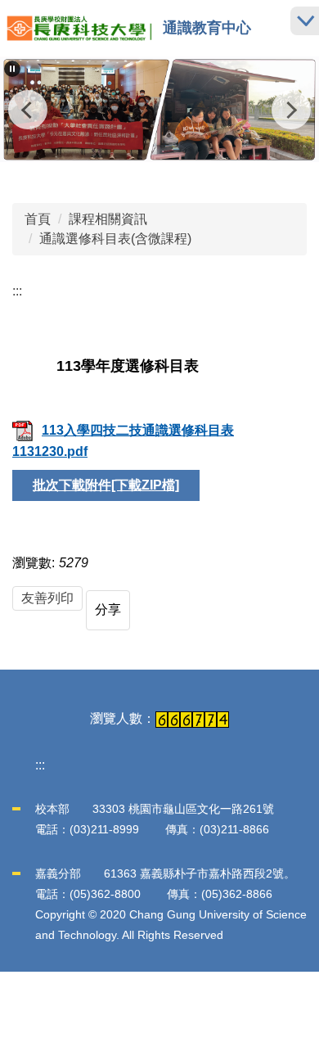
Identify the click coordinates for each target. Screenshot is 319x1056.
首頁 (38, 219)
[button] (12, 69)
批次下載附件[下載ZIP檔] (106, 485)
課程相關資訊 (108, 219)
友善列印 (47, 598)
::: (17, 291)
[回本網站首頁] (79, 28)
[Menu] (304, 21)
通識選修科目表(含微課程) (115, 239)
